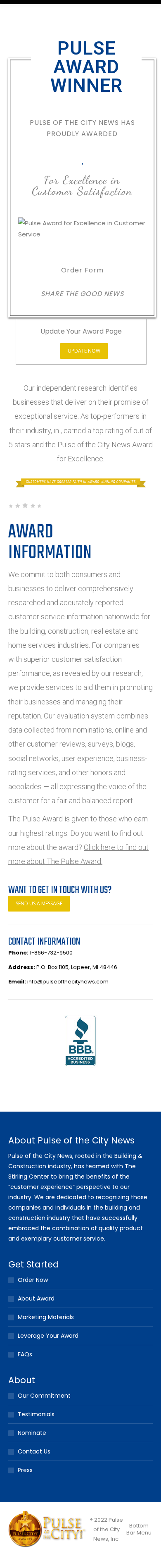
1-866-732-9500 (51, 953)
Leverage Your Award (48, 1336)
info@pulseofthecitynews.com (68, 982)
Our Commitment (44, 1395)
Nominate (32, 1433)
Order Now (33, 1280)
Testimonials (36, 1414)
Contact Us (34, 1451)
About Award (36, 1298)
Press (25, 1470)
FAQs (25, 1354)
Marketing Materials (46, 1317)
